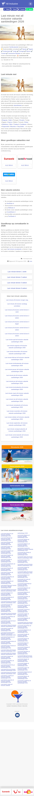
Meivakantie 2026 (17, 447)
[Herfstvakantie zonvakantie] (17, 494)
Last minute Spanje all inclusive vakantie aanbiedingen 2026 (23, 660)
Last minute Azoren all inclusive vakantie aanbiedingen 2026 (6, 606)
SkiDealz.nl (11, 207)
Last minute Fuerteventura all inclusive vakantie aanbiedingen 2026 (8, 642)
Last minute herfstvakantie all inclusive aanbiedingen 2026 (17, 364)
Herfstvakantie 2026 (17, 486)
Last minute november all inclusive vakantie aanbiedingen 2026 (17, 412)
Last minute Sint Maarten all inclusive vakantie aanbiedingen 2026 (8, 565)
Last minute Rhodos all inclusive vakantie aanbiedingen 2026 (7, 543)
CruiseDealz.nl (11, 212)
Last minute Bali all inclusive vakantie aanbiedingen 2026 (25, 656)
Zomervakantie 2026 (17, 466)
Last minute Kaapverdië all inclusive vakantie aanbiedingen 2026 (24, 585)
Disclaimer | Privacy (17, 705)
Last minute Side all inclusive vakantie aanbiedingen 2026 (25, 557)
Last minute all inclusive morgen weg (17, 300)
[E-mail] (17, 715)
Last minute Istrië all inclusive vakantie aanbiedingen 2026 (8, 654)
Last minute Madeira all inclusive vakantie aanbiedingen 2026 (24, 536)
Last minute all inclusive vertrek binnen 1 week (17, 311)
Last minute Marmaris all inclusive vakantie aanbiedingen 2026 (24, 589)
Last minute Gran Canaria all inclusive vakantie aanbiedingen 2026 (8, 647)
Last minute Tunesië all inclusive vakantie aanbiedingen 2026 (23, 610)
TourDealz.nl (12, 216)
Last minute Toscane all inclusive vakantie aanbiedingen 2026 (7, 573)
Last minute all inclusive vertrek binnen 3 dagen (17, 323)
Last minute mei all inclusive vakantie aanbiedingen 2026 (17, 400)
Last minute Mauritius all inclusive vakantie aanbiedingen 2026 (7, 582)
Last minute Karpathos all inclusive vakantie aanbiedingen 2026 (7, 662)
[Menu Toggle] (30, 4)
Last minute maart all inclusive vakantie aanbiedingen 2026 (17, 394)
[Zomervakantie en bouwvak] (17, 475)
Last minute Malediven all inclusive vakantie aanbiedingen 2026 (24, 631)
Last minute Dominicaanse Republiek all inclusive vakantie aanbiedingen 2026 (8, 634)
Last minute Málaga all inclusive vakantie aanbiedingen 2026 (23, 540)
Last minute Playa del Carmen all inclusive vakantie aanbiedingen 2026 (8, 586)
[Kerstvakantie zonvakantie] (17, 513)
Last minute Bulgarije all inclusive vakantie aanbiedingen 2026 (24, 619)
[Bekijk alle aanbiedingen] (5, 791)
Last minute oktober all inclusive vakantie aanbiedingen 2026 (17, 418)
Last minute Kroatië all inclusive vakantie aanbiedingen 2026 (23, 635)
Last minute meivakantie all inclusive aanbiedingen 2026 (17, 406)
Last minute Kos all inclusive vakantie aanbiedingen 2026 (8, 670)
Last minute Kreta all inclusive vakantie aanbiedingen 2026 (8, 673)
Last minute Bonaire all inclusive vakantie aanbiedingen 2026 (7, 610)
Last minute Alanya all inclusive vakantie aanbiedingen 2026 (23, 640)
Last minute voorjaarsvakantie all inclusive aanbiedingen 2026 (17, 430)
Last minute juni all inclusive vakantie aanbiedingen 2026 (17, 382)
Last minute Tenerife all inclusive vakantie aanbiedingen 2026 (7, 569)
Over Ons (24, 705)
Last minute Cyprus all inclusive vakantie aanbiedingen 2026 (23, 669)
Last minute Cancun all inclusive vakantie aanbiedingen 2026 (23, 561)
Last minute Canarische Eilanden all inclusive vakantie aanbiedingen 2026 (25, 549)
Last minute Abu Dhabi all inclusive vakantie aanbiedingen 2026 (24, 553)
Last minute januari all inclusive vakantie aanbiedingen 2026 (17, 370)
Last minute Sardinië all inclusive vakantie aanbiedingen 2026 (7, 556)
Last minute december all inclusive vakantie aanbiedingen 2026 (17, 352)
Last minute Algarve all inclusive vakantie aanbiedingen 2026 (6, 594)
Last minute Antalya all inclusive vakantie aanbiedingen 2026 (23, 568)
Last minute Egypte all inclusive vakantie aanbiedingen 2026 (23, 664)
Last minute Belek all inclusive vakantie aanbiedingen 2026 (8, 590)
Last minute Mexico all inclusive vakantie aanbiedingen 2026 (23, 677)
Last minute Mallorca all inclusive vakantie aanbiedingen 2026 (24, 545)
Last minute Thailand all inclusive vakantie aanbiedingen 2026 (24, 606)
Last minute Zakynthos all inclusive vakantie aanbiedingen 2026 (7, 578)
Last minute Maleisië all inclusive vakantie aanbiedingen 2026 (24, 593)
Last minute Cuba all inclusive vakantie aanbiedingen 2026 (8, 626)
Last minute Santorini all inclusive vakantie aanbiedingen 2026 (7, 552)
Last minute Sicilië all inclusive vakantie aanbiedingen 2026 (6, 560)
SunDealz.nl (10, 203)
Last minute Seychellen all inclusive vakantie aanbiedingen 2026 (24, 627)
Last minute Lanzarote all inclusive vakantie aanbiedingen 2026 (7, 681)
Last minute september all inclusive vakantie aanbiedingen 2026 (17, 424)
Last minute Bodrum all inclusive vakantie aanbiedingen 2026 (23, 576)
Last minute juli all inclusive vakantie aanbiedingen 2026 (17, 376)
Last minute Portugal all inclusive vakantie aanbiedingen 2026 (24, 648)
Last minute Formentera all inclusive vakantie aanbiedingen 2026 (8, 638)
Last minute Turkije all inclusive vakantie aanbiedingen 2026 (23, 615)
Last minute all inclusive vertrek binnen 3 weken (17, 329)
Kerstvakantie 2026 (17, 505)
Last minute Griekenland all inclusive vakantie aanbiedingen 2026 (25, 673)
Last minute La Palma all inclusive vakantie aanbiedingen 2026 (7, 677)
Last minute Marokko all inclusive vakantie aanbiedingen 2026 (24, 653)
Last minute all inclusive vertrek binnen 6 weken (17, 335)
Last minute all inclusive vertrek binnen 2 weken (17, 317)
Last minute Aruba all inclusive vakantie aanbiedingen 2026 (8, 602)
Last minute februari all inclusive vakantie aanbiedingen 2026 (17, 358)
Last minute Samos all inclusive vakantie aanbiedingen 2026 (6, 548)
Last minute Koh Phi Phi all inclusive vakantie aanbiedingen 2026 (8, 666)
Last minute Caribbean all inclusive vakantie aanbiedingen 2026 (24, 682)
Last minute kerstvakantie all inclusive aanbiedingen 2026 (17, 388)
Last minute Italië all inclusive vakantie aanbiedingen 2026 (25, 572)
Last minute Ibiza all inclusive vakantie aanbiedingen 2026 (8, 650)
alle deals (9, 165)
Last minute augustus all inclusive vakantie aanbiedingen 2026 (17, 346)
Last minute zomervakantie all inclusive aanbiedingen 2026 (17, 436)
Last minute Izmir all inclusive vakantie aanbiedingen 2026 (25, 623)
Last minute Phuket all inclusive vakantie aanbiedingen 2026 (6, 539)
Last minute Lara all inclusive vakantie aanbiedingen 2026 (25, 565)
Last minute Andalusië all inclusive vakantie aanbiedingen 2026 (7, 598)
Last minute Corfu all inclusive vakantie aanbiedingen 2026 (8, 614)
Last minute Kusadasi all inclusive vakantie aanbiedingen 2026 (24, 602)
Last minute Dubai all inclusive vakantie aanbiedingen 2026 (23, 644)
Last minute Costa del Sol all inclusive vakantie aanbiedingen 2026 (8, 622)
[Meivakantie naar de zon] (17, 456)
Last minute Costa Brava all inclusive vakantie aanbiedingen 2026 (8, 618)
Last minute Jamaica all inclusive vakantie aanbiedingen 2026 (7, 657)
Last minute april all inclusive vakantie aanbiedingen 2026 (17, 340)
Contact (9, 705)
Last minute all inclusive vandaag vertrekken (17, 305)
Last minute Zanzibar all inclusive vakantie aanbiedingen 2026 (24, 598)
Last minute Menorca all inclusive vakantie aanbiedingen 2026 (7, 535)
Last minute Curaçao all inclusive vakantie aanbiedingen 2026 (7, 629)
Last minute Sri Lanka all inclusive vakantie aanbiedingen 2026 (24, 580)
